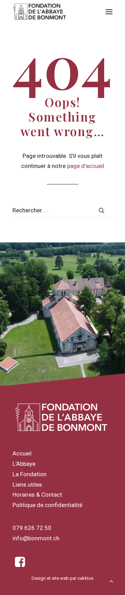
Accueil (22, 453)
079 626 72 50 (31, 527)
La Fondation (29, 474)
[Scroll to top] (111, 580)
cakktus (85, 578)
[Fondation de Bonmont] (39, 11)
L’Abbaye (23, 463)
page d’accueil (85, 165)
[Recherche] (62, 210)
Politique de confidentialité (47, 504)
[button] (109, 12)
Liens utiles (27, 484)
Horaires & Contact (37, 494)
